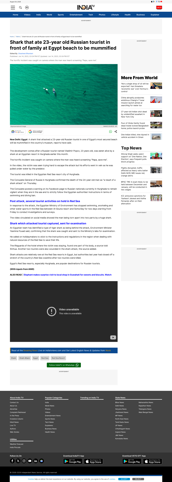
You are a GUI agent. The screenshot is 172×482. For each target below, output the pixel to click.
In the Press (14, 416)
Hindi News (14, 422)
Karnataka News (121, 439)
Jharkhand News (121, 412)
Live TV (13, 425)
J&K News (119, 435)
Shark (13, 358)
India (38, 14)
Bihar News (119, 402)
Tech (90, 14)
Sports (61, 14)
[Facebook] (12, 461)
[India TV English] (86, 7)
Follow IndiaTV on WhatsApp (62, 365)
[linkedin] (35, 461)
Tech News (49, 422)
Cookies (31, 479)
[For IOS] (152, 461)
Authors (13, 429)
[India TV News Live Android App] (72, 461)
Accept (124, 479)
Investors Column (16, 419)
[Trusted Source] (35, 131)
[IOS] (152, 1)
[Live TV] (159, 7)
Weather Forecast (16, 444)
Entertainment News (52, 416)
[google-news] (41, 461)
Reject (138, 479)
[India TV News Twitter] (159, 1)
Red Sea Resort (58, 358)
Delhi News (119, 406)
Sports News (50, 419)
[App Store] (93, 461)
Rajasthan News (145, 406)
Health (128, 14)
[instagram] (24, 461)
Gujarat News (120, 432)
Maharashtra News (146, 402)
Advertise (13, 409)
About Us (13, 406)
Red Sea (44, 358)
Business (141, 14)
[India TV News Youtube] (161, 1)
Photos (102, 14)
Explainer (155, 14)
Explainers (49, 425)
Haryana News (120, 409)
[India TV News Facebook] (157, 1)
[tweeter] (18, 461)
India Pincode (15, 447)
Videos (27, 14)
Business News (51, 429)
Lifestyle (115, 14)
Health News (50, 432)
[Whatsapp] (110, 131)
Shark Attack (24, 358)
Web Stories (14, 432)
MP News (119, 416)
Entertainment (76, 14)
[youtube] (29, 461)
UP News (118, 425)
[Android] (154, 1)
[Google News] (17, 131)
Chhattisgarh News (122, 429)
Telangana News (145, 409)
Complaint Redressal (18, 412)
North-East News (121, 419)
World (49, 14)
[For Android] (131, 461)
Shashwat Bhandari (25, 53)
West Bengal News (146, 412)
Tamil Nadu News (122, 422)
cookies (112, 479)
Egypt (35, 358)
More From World (139, 77)
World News (49, 406)
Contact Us (14, 402)
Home (15, 14)
